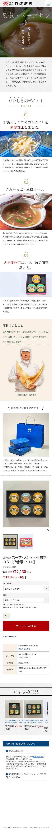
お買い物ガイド (38, 757)
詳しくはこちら (24, 649)
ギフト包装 (7, 583)
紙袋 (5, 595)
